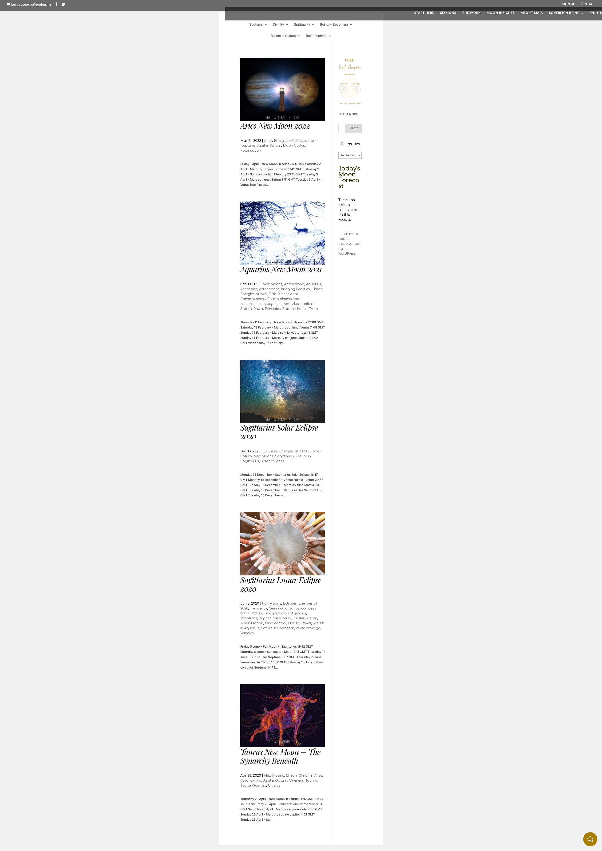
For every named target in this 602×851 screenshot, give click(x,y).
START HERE (424, 13)
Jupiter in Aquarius (283, 304)
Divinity (278, 24)
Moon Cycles (294, 145)
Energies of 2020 (293, 451)
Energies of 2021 (253, 294)
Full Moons (271, 603)
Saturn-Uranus (295, 309)
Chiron (317, 289)
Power (258, 309)
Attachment (269, 289)
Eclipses (270, 451)
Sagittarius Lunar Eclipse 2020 (280, 584)
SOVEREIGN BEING (564, 13)
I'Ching (258, 613)
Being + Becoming (334, 24)
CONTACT (587, 4)
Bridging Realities (295, 289)
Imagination (275, 613)
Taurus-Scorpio (253, 785)
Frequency (258, 608)
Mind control (275, 623)
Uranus (274, 785)
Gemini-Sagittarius (284, 608)
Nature (294, 623)
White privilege (308, 628)
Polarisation (250, 150)
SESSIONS (448, 13)
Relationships (316, 36)
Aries (268, 140)
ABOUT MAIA (532, 13)
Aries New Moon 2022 (275, 125)
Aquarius (313, 284)
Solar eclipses (272, 461)
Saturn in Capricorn (277, 628)
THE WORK (471, 13)
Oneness (296, 780)
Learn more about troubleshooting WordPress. (349, 243)
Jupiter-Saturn (269, 145)
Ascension (248, 289)
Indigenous (296, 613)
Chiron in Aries (310, 775)
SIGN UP (568, 4)
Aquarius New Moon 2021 (281, 269)
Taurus (311, 780)
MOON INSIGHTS (501, 13)
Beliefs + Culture (283, 36)
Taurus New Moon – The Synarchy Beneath (280, 756)
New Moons (272, 284)
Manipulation (251, 623)
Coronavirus (250, 780)
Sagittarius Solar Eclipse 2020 (279, 431)
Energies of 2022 (287, 140)
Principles (273, 309)
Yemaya (247, 633)
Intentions (248, 618)
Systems (256, 24)
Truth (313, 309)
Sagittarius (284, 456)
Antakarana (294, 284)
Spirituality (302, 24)
